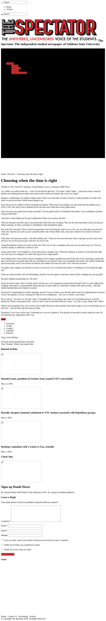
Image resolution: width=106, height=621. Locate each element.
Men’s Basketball (18, 101)
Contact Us (16, 147)
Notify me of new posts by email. (17, 549)
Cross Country (17, 94)
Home (8, 7)
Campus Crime (17, 56)
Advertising (23, 616)
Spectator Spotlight (19, 87)
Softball (14, 105)
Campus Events (17, 77)
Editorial (14, 66)
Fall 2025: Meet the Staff (21, 150)
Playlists (14, 131)
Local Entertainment (19, 126)
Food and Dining (18, 82)
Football (14, 96)
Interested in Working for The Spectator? (28, 154)
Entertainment (12, 117)
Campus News (17, 80)
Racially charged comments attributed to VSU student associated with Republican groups (48, 412)
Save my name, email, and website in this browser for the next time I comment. (36, 540)
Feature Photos (17, 136)
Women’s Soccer (18, 108)
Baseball (14, 98)
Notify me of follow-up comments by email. (22, 545)
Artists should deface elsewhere (17, 342)
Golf (13, 112)
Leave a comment (51, 187)
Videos (14, 129)
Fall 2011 (11, 174)
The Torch (10, 140)
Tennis (14, 115)
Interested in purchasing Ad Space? (25, 157)
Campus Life (11, 75)
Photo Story (16, 138)
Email (4, 530)
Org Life (14, 84)
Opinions (10, 63)
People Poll (16, 68)
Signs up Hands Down (15, 486)
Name (4, 526)
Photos (9, 133)
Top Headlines (38, 187)
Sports (8, 89)
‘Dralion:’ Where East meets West (17, 344)
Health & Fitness (18, 91)
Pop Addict (16, 124)
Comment (6, 521)
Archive (9, 9)
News (8, 54)
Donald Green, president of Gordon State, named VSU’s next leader (37, 378)
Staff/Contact (11, 145)
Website (4, 535)
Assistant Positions (19, 152)
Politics (14, 59)
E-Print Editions (12, 52)
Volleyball (15, 110)
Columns (15, 70)
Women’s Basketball (19, 103)
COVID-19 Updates (19, 61)
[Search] (2, 14)
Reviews (14, 122)
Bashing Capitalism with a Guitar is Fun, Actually (27, 446)
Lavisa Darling (11, 337)
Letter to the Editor (19, 73)
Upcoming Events (13, 143)
